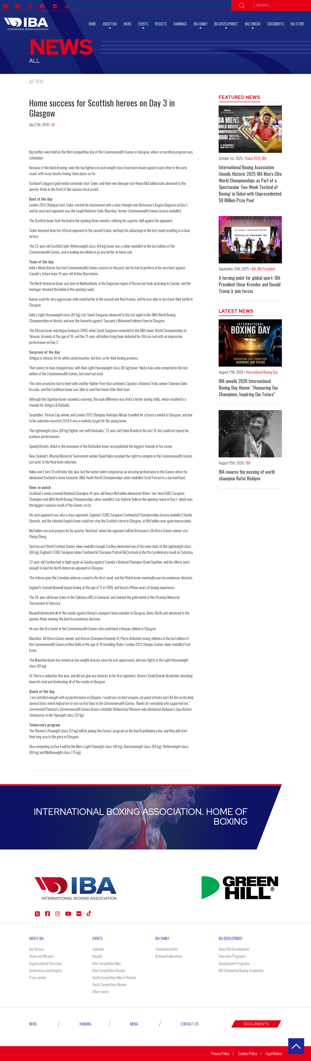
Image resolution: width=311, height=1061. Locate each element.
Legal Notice (274, 1053)
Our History (36, 949)
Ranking (86, 1024)
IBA (264, 158)
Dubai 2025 (253, 158)
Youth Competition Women (109, 984)
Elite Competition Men (106, 963)
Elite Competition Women (108, 970)
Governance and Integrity (45, 970)
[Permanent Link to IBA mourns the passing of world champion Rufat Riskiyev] (250, 433)
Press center (37, 977)
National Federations (169, 956)
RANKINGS (180, 24)
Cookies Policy (247, 1053)
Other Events (100, 991)
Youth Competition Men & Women (114, 977)
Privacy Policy (220, 1053)
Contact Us (190, 1024)
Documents (276, 24)
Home (92, 24)
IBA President (266, 269)
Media (134, 1024)
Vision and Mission (41, 956)
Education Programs (232, 956)
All (53, 124)
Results (161, 24)
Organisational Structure (45, 963)
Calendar (98, 949)
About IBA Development (234, 949)
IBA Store (297, 24)
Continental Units (167, 949)
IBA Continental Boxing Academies (241, 970)
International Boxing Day (262, 372)
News (127, 24)
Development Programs (234, 963)
